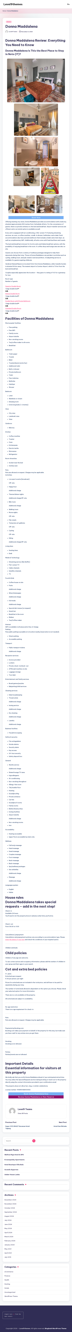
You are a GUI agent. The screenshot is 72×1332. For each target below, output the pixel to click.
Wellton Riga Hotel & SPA (14, 1155)
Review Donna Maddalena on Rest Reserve (36, 1097)
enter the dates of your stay (15, 939)
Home (4, 11)
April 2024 (8, 1233)
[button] (23, 1113)
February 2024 (9, 1241)
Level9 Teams (25, 1109)
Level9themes (13, 4)
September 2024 (10, 1212)
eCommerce (8, 1272)
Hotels (9, 21)
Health (6, 1280)
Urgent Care (8, 1314)
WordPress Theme (11, 1296)
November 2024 (10, 1204)
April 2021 (8, 1253)
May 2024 (8, 1228)
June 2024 (8, 1224)
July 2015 (7, 1257)
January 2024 (9, 1245)
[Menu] (68, 4)
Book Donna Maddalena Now (36, 1094)
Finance (7, 1276)
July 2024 (8, 1220)
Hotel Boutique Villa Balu (14, 1165)
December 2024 (10, 1200)
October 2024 (9, 1208)
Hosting (7, 1284)
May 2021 (8, 1249)
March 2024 (8, 1237)
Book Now (36, 217)
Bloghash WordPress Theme (55, 1328)
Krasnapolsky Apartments (14, 1160)
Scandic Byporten (11, 1170)
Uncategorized (9, 1292)
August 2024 (9, 1216)
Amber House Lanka (12, 1175)
